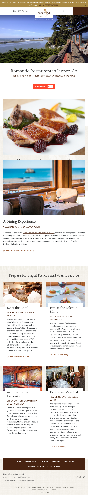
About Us (56, 462)
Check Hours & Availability (18, 250)
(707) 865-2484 (49, 19)
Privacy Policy (44, 492)
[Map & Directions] (23, 11)
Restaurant (30, 462)
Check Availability (80, 11)
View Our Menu (59, 354)
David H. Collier (50, 490)
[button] (44, 86)
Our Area (44, 462)
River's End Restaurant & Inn (14, 474)
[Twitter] (84, 477)
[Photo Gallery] (14, 11)
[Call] (26, 11)
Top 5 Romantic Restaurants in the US (38, 233)
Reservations (53, 466)
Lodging (17, 462)
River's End (44, 13)
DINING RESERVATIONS (48, 5)
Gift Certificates (36, 466)
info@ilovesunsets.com (26, 480)
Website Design (49, 487)
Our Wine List (58, 446)
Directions (69, 462)
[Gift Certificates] (71, 477)
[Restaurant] (19, 11)
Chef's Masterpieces (18, 356)
